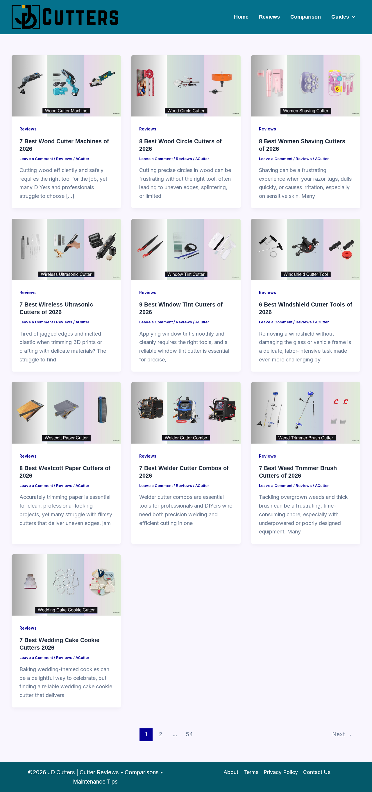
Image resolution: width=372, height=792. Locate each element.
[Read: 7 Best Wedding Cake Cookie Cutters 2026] (66, 585)
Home (241, 17)
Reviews (269, 17)
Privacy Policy (281, 772)
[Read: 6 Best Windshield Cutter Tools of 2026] (305, 249)
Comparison (305, 17)
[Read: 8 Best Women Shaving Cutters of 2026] (305, 86)
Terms (251, 772)
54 (189, 734)
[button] (352, 17)
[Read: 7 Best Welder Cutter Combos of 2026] (186, 412)
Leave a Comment (36, 158)
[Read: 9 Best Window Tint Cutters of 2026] (186, 249)
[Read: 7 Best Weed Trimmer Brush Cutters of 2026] (305, 412)
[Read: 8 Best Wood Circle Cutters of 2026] (186, 86)
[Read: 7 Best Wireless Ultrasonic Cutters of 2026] (66, 249)
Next (342, 734)
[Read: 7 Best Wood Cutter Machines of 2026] (66, 86)
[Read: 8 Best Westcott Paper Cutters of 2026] (66, 412)
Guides (340, 17)
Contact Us (316, 772)
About (230, 772)
